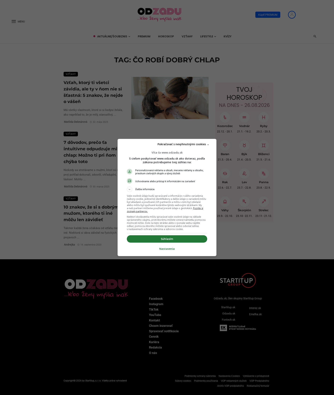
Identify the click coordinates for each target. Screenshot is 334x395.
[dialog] (167, 197)
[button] (167, 189)
